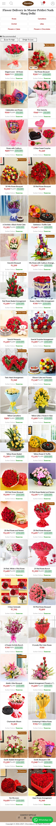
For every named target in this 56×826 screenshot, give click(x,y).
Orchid (14, 24)
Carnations (42, 19)
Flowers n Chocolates (42, 29)
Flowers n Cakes (14, 29)
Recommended (9, 37)
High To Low (28, 40)
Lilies (42, 24)
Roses (14, 19)
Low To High (10, 40)
